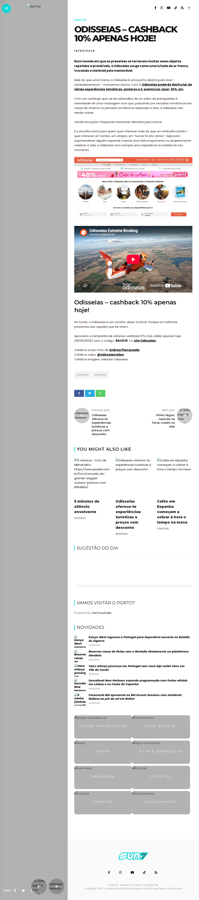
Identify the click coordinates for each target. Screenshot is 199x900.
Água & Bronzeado (161, 751)
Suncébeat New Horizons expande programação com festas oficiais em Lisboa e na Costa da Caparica (138, 682)
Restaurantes (161, 802)
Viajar (103, 751)
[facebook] (15, 890)
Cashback (83, 374)
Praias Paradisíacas (103, 726)
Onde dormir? (161, 726)
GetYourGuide (101, 613)
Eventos (103, 802)
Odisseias (100, 374)
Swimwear (103, 776)
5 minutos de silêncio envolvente (87, 506)
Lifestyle (80, 20)
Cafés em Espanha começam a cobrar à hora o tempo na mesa (172, 511)
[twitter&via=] (23, 890)
